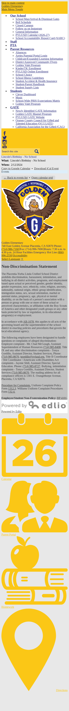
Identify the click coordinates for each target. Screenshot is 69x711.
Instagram (4, 142)
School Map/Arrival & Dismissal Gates (37, 19)
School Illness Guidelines (30, 77)
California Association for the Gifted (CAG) (40, 126)
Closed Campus (24, 25)
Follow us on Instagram (29, 28)
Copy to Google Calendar (15, 168)
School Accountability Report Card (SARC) (40, 38)
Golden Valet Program (28, 65)
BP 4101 (62, 398)
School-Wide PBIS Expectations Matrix (38, 100)
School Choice (24, 74)
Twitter (4, 137)
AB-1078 (28, 321)
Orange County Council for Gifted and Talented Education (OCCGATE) (37, 122)
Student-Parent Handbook (30, 84)
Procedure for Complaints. (16, 385)
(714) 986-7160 (10, 249)
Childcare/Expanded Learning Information (39, 58)
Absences (21, 52)
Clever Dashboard (26, 94)
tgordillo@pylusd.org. (32, 356)
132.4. (11, 391)
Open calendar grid (42, 177)
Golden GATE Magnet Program (33, 113)
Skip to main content (12, 2)
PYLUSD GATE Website (30, 117)
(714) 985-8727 (31, 366)
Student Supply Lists (27, 87)
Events (5, 171)
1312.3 (12, 388)
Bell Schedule (23, 22)
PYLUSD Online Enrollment (32, 71)
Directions (62, 690)
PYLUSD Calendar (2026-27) (33, 34)
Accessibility (20, 255)
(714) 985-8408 (52, 347)
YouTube (4, 146)
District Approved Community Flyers (36, 61)
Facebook (4, 133)
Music (19, 97)
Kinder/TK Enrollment (28, 68)
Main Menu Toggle (12, 9)
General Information (27, 31)
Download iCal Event (46, 168)
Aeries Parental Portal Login (31, 55)
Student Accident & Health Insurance (36, 81)
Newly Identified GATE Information (36, 110)
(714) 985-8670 (10, 356)
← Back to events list (16, 177)
